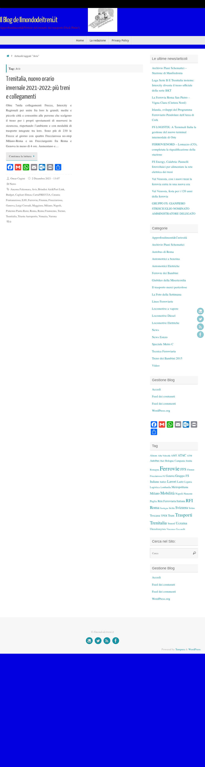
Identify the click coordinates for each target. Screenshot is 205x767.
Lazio (180, 482)
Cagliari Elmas (23, 194)
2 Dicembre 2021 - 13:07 (46, 178)
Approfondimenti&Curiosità (169, 237)
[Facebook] (200, 334)
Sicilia (172, 508)
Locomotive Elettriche (165, 323)
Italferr (163, 481)
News (13, 184)
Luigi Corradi (23, 205)
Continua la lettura (20, 156)
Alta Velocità (164, 455)
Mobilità (167, 493)
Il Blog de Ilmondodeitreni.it (28, 20)
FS (164, 476)
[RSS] (200, 326)
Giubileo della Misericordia (169, 280)
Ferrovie (33, 200)
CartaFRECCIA (41, 194)
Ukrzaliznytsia (158, 529)
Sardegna (164, 508)
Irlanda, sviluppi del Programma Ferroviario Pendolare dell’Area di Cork (173, 115)
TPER (164, 515)
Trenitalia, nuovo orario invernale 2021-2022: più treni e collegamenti (38, 87)
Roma (33, 211)
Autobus (155, 460)
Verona (53, 216)
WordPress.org (161, 410)
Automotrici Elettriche (166, 266)
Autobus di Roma (163, 252)
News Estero (160, 337)
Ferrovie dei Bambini (165, 273)
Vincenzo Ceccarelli (176, 529)
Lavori (171, 481)
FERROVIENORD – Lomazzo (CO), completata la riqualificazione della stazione (174, 149)
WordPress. (194, 649)
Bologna (169, 460)
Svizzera (181, 507)
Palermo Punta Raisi (17, 211)
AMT (174, 455)
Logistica (155, 487)
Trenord (171, 523)
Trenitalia (11, 216)
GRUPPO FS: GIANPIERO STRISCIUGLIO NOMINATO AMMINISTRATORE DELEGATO (173, 208)
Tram (171, 515)
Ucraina (181, 523)
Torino (61, 211)
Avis (34, 189)
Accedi (156, 389)
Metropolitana (180, 487)
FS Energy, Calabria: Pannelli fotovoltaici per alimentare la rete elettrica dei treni (172, 167)
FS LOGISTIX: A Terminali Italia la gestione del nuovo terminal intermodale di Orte (174, 132)
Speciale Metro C (162, 344)
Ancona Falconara (20, 189)
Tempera (180, 649)
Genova (10, 205)
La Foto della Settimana (166, 294)
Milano (48, 205)
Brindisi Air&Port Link (51, 189)
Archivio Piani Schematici (168, 244)
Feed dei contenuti (163, 396)
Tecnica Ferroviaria (164, 351)
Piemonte (188, 493)
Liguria (188, 482)
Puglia (153, 501)
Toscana (155, 515)
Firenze (43, 200)
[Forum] (200, 311)
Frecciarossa (55, 200)
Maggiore (37, 205)
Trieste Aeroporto (27, 216)
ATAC (182, 455)
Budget (10, 194)
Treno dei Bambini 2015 (167, 358)
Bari (162, 460)
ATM (189, 455)
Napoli (57, 205)
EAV (24, 200)
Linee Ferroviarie (162, 301)
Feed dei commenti (164, 403)
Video (156, 365)
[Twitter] (200, 319)
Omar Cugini (17, 178)
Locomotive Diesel (163, 316)
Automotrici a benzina (166, 259)
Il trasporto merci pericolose (169, 287)
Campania (180, 460)
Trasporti (183, 515)
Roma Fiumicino (47, 211)
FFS (183, 469)
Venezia (43, 216)
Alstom (153, 455)
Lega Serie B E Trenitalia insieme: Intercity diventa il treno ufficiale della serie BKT (173, 85)
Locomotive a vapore (165, 309)
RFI (189, 500)
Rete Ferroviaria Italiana (171, 501)
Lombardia (166, 487)
